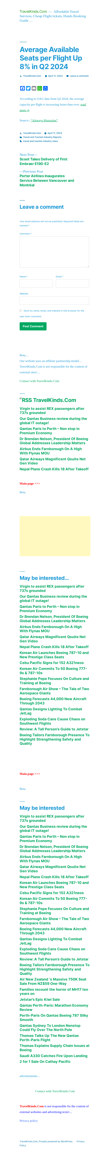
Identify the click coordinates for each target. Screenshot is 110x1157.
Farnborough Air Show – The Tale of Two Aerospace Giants (54, 691)
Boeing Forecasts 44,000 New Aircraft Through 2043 (53, 701)
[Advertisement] (55, 536)
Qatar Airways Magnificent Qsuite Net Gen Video (53, 461)
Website (24, 293)
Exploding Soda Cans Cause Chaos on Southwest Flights (52, 721)
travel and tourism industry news (40, 141)
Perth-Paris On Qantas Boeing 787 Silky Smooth (54, 1017)
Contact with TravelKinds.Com (39, 381)
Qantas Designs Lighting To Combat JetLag (51, 711)
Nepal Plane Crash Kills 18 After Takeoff (54, 469)
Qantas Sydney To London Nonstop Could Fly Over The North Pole (50, 1027)
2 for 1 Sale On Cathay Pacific (45, 1061)
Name (24, 276)
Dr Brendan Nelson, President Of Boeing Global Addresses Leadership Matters (54, 441)
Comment (26, 233)
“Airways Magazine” (44, 120)
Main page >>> (30, 484)
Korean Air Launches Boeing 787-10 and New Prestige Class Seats (54, 655)
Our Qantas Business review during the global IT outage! (53, 420)
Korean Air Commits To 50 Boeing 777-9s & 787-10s (53, 670)
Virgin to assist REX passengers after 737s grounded (52, 410)
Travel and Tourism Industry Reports (42, 137)
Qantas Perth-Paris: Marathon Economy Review (54, 1007)
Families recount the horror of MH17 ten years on (54, 991)
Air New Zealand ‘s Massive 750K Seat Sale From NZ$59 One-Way (53, 981)
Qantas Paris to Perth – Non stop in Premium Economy (49, 430)
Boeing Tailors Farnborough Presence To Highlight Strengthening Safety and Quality (55, 739)
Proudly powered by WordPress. (56, 1141)
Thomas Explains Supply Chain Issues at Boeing (55, 1047)
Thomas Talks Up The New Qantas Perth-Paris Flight (49, 1037)
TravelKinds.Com (33, 11)
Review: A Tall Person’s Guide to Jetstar (54, 729)
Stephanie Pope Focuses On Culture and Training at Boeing (54, 680)
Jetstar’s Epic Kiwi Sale (40, 999)
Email (59, 276)
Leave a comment (79, 76)
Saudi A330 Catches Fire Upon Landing (54, 1056)
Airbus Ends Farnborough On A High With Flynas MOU (51, 451)
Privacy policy (29, 1121)
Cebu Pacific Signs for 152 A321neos (52, 663)
